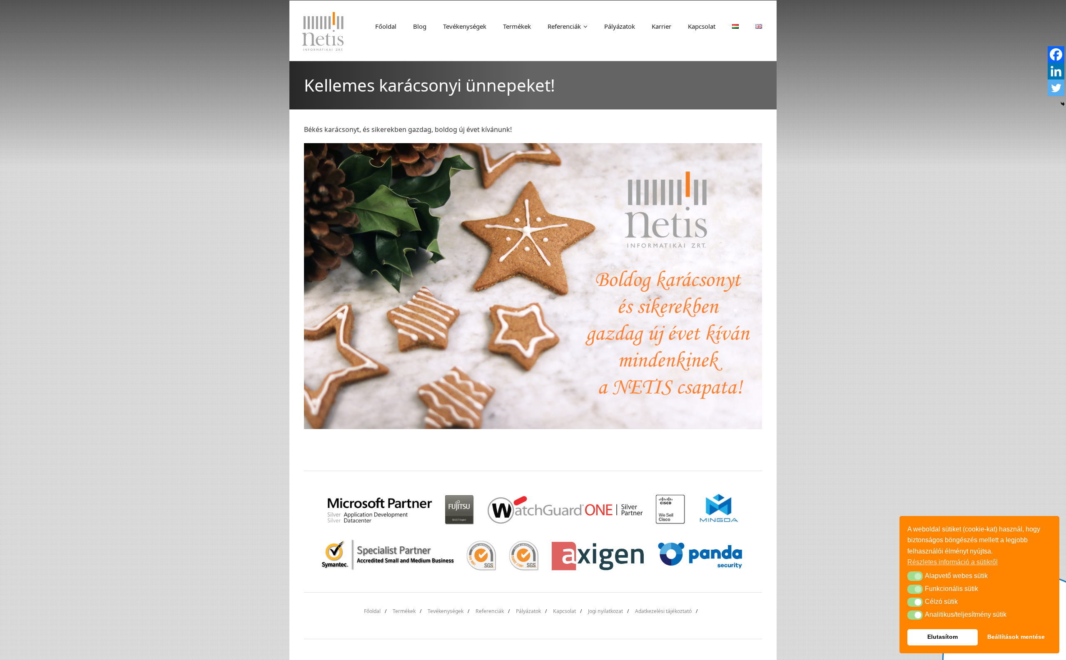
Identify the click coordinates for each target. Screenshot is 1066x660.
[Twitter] (1056, 87)
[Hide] (1062, 104)
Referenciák (490, 611)
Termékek (404, 611)
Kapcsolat (564, 611)
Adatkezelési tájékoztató (663, 611)
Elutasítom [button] (942, 636)
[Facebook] (1056, 54)
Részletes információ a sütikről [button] (952, 562)
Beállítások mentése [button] (1016, 636)
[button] (915, 576)
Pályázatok (528, 611)
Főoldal (372, 611)
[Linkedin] (1056, 71)
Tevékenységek (445, 611)
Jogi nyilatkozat (605, 611)
